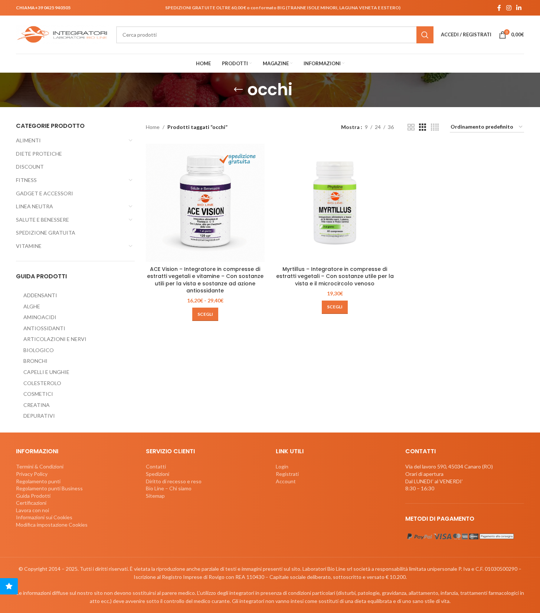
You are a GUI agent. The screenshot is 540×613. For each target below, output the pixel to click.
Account (286, 481)
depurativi (39, 415)
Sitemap (155, 496)
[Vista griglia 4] (435, 127)
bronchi (35, 361)
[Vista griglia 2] (411, 127)
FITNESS (26, 180)
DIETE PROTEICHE (39, 153)
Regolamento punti (38, 481)
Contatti (156, 466)
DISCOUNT (30, 166)
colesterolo (42, 383)
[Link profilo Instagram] (509, 7)
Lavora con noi (32, 510)
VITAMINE (29, 246)
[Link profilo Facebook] (499, 7)
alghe (31, 306)
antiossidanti (44, 328)
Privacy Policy (32, 474)
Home (153, 127)
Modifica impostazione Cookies (52, 524)
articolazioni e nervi (54, 339)
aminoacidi (39, 317)
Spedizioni (157, 474)
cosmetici (38, 394)
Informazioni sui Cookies (44, 517)
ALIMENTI (28, 140)
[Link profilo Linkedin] (519, 7)
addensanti (40, 295)
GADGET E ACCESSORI (44, 193)
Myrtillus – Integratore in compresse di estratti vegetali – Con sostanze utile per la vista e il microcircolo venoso (335, 276)
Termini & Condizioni (39, 466)
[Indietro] (238, 89)
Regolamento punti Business (49, 488)
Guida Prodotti (33, 496)
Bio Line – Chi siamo (169, 488)
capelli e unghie (46, 372)
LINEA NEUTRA (34, 206)
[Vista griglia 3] (422, 127)
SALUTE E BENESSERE (42, 219)
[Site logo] (62, 34)
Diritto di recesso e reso (174, 481)
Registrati (287, 474)
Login (282, 466)
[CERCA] (424, 34)
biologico (38, 350)
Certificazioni (31, 503)
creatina (36, 405)
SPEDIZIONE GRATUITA (45, 232)
